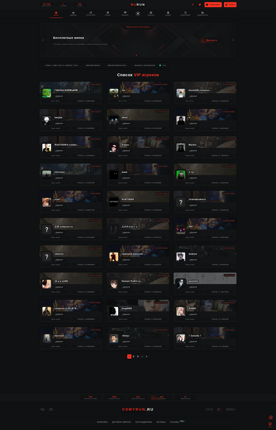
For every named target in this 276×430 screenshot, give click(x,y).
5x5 (164, 65)
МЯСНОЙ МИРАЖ (93, 65)
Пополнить (215, 5)
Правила (151, 15)
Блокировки (185, 15)
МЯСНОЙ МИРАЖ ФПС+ (117, 65)
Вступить (212, 40)
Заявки (168, 15)
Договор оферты (121, 422)
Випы (56, 15)
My (138, 4)
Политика (102, 422)
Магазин (125, 15)
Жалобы (161, 422)
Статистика (90, 15)
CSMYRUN (138, 409)
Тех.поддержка (143, 422)
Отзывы (174, 422)
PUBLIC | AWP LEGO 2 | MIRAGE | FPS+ (62, 65)
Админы (73, 15)
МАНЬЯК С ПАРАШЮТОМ (145, 65)
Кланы (107, 15)
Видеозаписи (202, 15)
